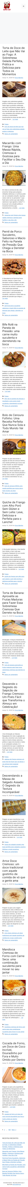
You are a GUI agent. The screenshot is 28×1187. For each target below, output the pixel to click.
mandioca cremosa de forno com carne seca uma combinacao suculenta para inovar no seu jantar (13, 1029)
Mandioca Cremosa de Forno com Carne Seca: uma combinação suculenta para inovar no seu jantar (13, 961)
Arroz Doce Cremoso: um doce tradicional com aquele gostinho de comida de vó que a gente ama (13, 870)
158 (9, 1130)
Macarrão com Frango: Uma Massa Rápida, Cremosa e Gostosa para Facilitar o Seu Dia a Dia (13, 152)
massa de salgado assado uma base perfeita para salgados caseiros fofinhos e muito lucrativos (14, 847)
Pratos (6, 124)
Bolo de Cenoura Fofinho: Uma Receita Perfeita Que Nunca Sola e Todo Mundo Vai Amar (13, 423)
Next (14, 1130)
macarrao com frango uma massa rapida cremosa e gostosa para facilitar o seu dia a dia (13, 217)
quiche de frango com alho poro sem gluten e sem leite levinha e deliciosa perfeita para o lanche (13, 579)
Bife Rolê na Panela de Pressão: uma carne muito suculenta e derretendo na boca (11, 334)
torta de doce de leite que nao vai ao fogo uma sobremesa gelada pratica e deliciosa (13, 129)
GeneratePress (17, 1184)
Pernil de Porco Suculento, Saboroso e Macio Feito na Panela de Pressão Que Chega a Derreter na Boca (13, 241)
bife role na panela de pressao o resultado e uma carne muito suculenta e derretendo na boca (13, 401)
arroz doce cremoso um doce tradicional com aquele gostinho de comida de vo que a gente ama (13, 935)
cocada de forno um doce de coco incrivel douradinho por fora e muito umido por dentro (13, 1116)
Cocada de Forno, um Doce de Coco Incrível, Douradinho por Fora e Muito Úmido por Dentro (13, 1051)
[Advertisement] (14, 27)
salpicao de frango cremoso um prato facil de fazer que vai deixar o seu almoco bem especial (13, 761)
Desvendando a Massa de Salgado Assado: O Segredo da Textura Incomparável (13, 784)
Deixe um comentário (11, 134)
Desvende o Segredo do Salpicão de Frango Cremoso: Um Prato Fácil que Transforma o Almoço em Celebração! (13, 695)
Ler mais (15, 119)
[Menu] (23, 6)
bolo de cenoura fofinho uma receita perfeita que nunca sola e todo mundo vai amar (12, 488)
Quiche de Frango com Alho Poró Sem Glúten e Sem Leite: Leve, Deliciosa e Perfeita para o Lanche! (13, 512)
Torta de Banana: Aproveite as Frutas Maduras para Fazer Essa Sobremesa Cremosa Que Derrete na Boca (13, 602)
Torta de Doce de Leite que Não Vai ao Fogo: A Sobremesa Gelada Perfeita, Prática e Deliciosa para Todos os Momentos (13, 61)
